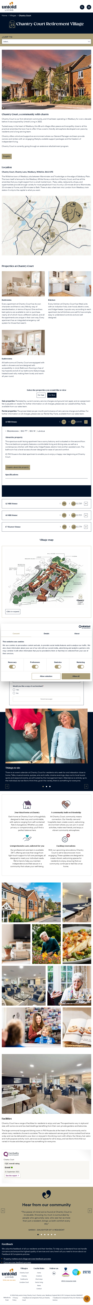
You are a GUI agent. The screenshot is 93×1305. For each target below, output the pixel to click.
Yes (17, 690)
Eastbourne (24, 1279)
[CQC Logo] (11, 1156)
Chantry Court (25, 15)
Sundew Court (24, 1282)
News (39, 1285)
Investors (39, 1276)
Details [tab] (46, 634)
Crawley (24, 1276)
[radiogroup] (29, 691)
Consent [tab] (16, 634)
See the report (11, 1176)
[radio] (14, 690)
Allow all (75, 676)
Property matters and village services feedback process (27, 1258)
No (17, 693)
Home (4, 15)
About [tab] (76, 634)
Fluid (7, 1300)
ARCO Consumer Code (68, 1281)
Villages (13, 15)
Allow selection (46, 676)
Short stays (39, 1279)
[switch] (35, 667)
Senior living (39, 1282)
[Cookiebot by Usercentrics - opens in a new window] (80, 627)
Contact (39, 1289)
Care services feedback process (17, 1262)
